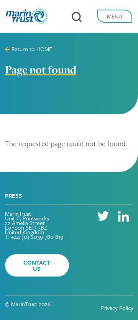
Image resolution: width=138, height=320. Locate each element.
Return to (31, 49)
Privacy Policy (116, 307)
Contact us (36, 265)
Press (13, 195)
